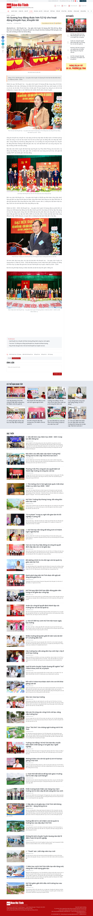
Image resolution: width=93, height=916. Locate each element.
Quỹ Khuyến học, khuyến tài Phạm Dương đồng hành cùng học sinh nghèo (29, 341)
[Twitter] (3, 40)
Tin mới (58, 5)
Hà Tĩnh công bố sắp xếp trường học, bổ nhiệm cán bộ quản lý (77, 57)
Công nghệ (76, 11)
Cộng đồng (83, 11)
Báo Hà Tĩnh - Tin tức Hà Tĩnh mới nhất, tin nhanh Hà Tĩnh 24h (21, 5)
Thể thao (52, 11)
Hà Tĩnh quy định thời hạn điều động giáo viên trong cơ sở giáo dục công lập (77, 35)
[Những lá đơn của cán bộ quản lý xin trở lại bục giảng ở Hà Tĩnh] (15, 764)
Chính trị (21, 11)
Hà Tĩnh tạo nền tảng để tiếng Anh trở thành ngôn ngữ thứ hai (44, 531)
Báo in (65, 5)
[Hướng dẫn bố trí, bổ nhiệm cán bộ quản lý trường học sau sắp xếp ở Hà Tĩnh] (15, 826)
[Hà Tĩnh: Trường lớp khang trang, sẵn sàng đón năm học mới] (15, 504)
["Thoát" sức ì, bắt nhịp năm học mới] (15, 856)
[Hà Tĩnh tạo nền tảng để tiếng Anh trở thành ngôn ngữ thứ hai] (15, 535)
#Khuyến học (37, 354)
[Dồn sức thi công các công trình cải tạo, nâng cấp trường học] (15, 717)
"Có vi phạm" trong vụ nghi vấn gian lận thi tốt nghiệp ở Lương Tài (43, 516)
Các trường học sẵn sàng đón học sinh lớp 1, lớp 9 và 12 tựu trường (45, 652)
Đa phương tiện (74, 5)
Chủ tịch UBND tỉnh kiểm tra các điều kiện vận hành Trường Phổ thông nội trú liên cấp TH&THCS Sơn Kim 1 (77, 423)
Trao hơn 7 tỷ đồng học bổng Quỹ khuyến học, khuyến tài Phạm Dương (28, 343)
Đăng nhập (84, 1)
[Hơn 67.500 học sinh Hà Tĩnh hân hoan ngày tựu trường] (15, 626)
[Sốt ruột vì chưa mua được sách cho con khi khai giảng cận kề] (15, 687)
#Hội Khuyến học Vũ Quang (15, 354)
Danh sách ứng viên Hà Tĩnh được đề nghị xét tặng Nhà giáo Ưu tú (76, 29)
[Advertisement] (34, 324)
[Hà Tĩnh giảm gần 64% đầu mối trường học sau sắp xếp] (15, 888)
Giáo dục (13, 15)
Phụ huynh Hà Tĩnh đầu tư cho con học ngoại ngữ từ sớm (36, 401)
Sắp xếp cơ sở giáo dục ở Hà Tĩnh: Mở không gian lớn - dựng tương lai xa (43, 805)
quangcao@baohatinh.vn (73, 914)
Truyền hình (83, 5)
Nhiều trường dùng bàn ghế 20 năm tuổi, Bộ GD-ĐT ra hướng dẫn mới (44, 637)
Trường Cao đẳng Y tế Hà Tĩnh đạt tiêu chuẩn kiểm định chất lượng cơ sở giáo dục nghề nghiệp (43, 745)
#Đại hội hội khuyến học (28, 354)
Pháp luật (46, 11)
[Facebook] (71, 1)
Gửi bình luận (57, 373)
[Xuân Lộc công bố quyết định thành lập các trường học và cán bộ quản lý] (15, 610)
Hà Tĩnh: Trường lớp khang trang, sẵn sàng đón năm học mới (44, 500)
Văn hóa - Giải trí (38, 11)
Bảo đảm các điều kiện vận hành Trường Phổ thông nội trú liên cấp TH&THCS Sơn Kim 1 (43, 455)
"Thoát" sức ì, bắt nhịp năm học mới (41, 851)
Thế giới (58, 11)
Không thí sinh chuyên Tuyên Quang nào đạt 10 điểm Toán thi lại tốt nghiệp (44, 837)
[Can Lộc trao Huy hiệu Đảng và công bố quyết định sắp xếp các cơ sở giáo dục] (15, 550)
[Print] (3, 47)
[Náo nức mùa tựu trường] (15, 702)
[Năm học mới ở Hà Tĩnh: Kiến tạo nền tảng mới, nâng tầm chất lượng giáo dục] (15, 871)
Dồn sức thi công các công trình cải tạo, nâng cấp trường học (43, 713)
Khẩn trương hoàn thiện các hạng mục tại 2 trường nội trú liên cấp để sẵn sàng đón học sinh (44, 790)
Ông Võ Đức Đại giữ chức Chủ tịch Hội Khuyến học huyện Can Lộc (27, 346)
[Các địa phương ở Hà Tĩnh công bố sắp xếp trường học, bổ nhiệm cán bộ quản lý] (16, 393)
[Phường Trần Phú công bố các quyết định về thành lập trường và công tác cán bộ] (15, 474)
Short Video (14, 11)
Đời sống (70, 11)
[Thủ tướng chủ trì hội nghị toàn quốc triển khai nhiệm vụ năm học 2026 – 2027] (15, 489)
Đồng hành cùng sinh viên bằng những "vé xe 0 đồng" (76, 402)
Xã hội (30, 11)
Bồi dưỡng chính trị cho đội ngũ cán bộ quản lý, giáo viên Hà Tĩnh (44, 561)
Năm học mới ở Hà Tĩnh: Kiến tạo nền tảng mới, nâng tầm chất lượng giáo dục (45, 867)
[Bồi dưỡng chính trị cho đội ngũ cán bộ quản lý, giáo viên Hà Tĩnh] (15, 565)
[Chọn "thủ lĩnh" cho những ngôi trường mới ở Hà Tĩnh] (15, 732)
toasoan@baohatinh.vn (81, 912)
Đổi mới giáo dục (16, 358)
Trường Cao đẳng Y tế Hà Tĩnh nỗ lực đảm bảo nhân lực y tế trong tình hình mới (57, 402)
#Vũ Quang (50, 354)
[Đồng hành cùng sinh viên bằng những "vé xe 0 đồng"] (77, 393)
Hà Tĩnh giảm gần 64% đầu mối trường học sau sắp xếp (44, 884)
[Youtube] (75, 1)
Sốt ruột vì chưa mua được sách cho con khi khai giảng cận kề (44, 683)
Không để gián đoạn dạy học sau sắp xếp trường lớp (15, 421)
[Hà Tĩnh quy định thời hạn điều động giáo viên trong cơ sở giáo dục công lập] (15, 595)
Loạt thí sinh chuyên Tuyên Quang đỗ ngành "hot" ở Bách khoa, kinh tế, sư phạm (45, 667)
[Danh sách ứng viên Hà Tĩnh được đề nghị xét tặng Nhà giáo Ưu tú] (15, 580)
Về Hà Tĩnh (63, 11)
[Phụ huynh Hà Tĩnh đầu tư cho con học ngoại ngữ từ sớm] (36, 393)
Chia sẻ (3, 34)
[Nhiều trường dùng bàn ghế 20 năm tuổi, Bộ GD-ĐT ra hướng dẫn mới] (15, 641)
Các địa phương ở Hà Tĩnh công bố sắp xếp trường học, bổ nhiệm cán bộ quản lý (15, 402)
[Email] (3, 44)
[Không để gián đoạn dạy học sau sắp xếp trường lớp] (16, 413)
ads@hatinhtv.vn (82, 914)
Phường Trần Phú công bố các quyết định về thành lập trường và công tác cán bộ (77, 50)
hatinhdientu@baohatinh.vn (80, 911)
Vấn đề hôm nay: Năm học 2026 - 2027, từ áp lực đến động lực (44, 438)
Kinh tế (26, 11)
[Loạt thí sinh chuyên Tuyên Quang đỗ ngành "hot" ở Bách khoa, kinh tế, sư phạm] (15, 671)
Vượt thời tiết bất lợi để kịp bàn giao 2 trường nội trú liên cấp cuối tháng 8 (44, 775)
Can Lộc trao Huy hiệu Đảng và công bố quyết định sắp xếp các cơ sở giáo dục (43, 546)
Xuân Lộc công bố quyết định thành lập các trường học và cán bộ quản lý (77, 42)
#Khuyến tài (43, 354)
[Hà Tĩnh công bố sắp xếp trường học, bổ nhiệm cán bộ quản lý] (36, 413)
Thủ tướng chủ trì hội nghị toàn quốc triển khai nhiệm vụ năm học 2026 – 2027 (45, 485)
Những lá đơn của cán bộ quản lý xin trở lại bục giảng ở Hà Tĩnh (44, 760)
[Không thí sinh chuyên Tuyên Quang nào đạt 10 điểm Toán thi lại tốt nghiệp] (15, 841)
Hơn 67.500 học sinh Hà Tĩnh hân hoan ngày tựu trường (44, 622)
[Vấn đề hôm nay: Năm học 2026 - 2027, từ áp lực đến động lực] (15, 442)
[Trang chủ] (8, 11)
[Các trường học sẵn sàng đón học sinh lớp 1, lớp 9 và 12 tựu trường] (15, 656)
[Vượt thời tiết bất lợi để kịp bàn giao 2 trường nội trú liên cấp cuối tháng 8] (15, 779)
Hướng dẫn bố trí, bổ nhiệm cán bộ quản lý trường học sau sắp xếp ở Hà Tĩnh (42, 822)
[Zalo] (77, 1)
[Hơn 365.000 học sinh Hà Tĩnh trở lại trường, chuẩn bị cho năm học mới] (57, 413)
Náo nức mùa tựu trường (35, 697)
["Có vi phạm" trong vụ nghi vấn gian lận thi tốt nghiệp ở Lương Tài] (15, 520)
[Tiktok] (73, 1)
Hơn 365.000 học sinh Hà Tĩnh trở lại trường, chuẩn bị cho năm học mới (56, 422)
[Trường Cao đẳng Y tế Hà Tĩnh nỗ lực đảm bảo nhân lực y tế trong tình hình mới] (57, 393)
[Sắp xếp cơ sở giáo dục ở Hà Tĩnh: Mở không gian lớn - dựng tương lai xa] (15, 809)
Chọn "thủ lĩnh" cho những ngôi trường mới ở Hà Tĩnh (44, 728)
